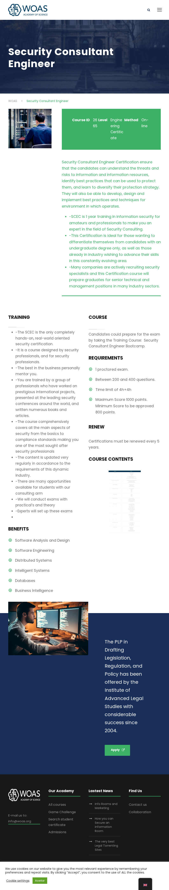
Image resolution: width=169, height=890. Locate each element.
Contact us (138, 804)
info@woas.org (19, 821)
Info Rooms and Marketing (106, 806)
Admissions (57, 832)
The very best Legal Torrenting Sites (106, 845)
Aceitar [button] (40, 881)
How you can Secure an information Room (104, 824)
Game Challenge (62, 812)
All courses (57, 804)
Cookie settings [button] (17, 881)
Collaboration (140, 812)
